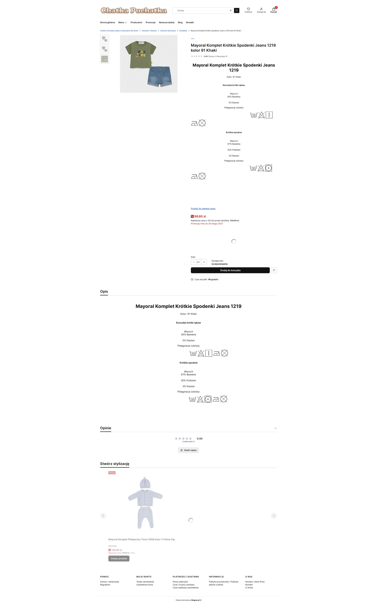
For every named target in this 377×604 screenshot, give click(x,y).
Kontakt (249, 584)
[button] (236, 10)
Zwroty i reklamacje (109, 581)
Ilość (193, 257)
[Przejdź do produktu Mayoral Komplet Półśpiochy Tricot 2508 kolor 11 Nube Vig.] (145, 503)
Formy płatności (180, 581)
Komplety (183, 31)
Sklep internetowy (187, 600)
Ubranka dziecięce (168, 31)
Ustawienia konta (144, 584)
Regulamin (105, 584)
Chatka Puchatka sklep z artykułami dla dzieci (119, 31)
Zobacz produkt (119, 558)
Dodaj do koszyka (230, 270)
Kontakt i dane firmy (255, 581)
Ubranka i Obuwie (149, 31)
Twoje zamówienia (145, 581)
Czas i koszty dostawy (184, 584)
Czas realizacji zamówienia (186, 587)
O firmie (249, 587)
